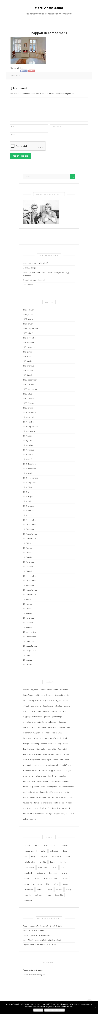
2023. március (28, 319)
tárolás (70, 797)
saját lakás (27, 792)
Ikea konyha (57, 733)
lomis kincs (64, 760)
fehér (68, 856)
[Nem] (95, 1007)
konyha (59, 754)
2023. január (28, 324)
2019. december (29, 412)
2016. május (27, 609)
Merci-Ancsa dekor (49, 8)
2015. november (29, 637)
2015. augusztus (29, 651)
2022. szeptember (30, 328)
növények (67, 770)
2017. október (28, 529)
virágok (57, 814)
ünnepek (28, 900)
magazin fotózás (51, 878)
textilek (57, 803)
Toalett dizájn (66, 803)
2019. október (28, 422)
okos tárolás (41, 776)
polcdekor (62, 776)
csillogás (64, 845)
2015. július (27, 655)
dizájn (33, 856)
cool (54, 845)
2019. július (27, 436)
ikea (63, 867)
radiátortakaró (42, 781)
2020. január (28, 408)
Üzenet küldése (20, 156)
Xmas (48, 895)
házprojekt (41, 727)
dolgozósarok (48, 700)
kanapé (26, 744)
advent (26, 690)
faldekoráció (48, 706)
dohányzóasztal (34, 700)
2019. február (28, 454)
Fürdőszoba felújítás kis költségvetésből (44, 940)
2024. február (28, 310)
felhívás (46, 711)
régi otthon (34, 787)
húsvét (62, 727)
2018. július (27, 487)
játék (65, 738)
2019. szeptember (30, 426)
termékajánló (46, 803)
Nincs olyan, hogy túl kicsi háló (35, 263)
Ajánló (43, 690)
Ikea (68, 727)
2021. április (27, 361)
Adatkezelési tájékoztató (33, 970)
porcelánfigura (29, 781)
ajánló (37, 845)
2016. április (27, 613)
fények (62, 862)
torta (36, 808)
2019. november (29, 417)
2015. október (28, 641)
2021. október (28, 342)
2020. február (28, 403)
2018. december (29, 464)
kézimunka (40, 749)
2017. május (27, 553)
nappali (52, 770)
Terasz (49, 889)
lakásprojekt (46, 760)
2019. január (28, 459)
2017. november (29, 525)
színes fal (34, 797)
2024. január (28, 314)
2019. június (27, 440)
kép (59, 744)
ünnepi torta (28, 814)
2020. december (30, 380)
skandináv (44, 792)
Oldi (47, 884)
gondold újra (57, 717)
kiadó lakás (51, 749)
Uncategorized (63, 808)
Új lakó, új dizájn (29, 268)
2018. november (29, 469)
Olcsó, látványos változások (34, 280)
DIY (24, 700)
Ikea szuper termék (47, 738)
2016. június (27, 604)
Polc (54, 776)
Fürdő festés (28, 285)
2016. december (29, 576)
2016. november (29, 581)
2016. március (28, 618)
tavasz (26, 803)
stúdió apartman (56, 792)
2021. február (28, 370)
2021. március (28, 366)
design (67, 695)
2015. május (27, 665)
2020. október (28, 384)
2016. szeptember (30, 590)
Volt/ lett (64, 814)
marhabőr (27, 765)
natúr (59, 770)
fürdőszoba (29, 867)
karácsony (35, 744)
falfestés (58, 706)
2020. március (28, 398)
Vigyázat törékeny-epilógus (39, 935)
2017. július (27, 543)
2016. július (27, 599)
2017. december (29, 520)
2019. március (28, 450)
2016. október (28, 585)
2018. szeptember (30, 478)
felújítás (54, 711)
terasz (36, 803)
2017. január (27, 571)
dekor (43, 851)
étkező (26, 706)
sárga (35, 792)
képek (65, 744)
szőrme (51, 797)
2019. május (28, 445)
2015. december (29, 632)
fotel (67, 711)
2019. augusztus (29, 431)
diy (25, 856)
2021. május (27, 356)
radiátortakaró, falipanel (59, 781)
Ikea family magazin (31, 733)
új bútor (43, 808)
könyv (66, 754)
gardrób (47, 717)
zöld (72, 814)
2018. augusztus (29, 483)
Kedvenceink (46, 744)
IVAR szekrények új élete (45, 945)
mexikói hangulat (30, 770)
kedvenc (53, 873)
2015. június (27, 660)
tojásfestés (27, 808)
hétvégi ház (52, 727)
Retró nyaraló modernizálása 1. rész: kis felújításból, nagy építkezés (46, 273)
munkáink (43, 770)
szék (67, 792)
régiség (65, 884)
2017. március (28, 562)
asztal (55, 690)
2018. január (28, 515)
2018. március (28, 506)
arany (49, 690)
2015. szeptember (30, 646)
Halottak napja (29, 727)
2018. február (28, 511)
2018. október (28, 473)
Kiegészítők (62, 749)
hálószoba (62, 722)
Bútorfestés (28, 695)
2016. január (27, 627)
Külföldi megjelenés (31, 760)
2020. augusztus (30, 389)
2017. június (27, 548)
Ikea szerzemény (30, 738)
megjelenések (52, 765)
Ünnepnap (39, 814)
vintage (49, 814)
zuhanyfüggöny (30, 819)
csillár (37, 695)
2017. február (28, 567)
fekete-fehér (35, 711)
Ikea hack (46, 733)
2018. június (27, 492)
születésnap (61, 797)
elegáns (44, 856)
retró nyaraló (52, 787)
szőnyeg (42, 797)
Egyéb (58, 700)
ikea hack (28, 873)
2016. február (28, 623)
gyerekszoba (50, 722)
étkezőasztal (36, 706)
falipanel (66, 706)
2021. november (29, 338)
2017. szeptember (30, 534)
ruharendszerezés (66, 787)
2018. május (28, 497)
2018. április (27, 501)
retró (43, 787)
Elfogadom (38, 1010)
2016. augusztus (29, 595)
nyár (25, 776)
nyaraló (31, 776)
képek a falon (28, 749)
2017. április (27, 557)
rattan (25, 787)
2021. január (27, 375)
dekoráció (59, 695)
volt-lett (38, 895)
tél (31, 803)
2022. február (28, 333)
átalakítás (64, 690)
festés (61, 711)
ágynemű (35, 690)
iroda (59, 738)
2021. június (27, 352)
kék (55, 744)
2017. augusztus (29, 539)
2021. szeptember (30, 347)
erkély (65, 700)
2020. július (27, 394)
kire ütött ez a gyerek (32, 754)
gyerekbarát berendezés (33, 722)
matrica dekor (39, 765)
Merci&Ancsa (65, 765)
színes (25, 797)
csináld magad (47, 695)
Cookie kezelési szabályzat (34, 975)
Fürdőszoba (37, 717)
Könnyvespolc (49, 754)
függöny (26, 717)
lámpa (55, 760)
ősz (49, 776)
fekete (26, 711)
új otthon (52, 808)
